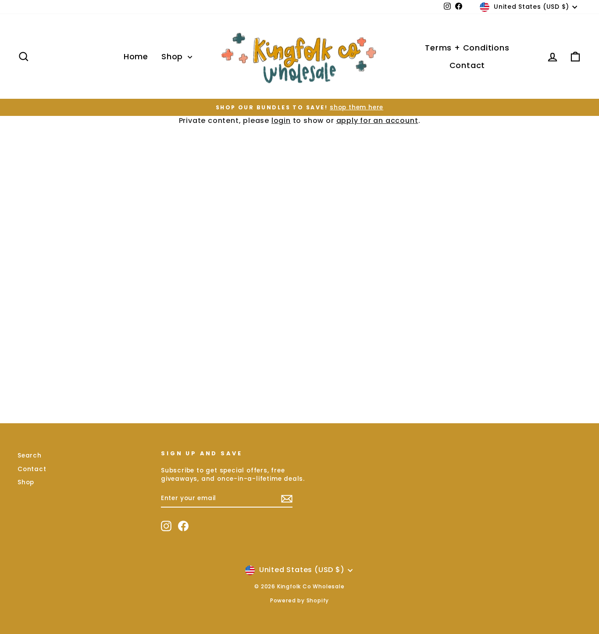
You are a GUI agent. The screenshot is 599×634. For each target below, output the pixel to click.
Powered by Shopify (299, 600)
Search (30, 455)
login (281, 120)
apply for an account (377, 120)
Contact (467, 65)
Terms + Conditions (467, 47)
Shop (173, 56)
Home (136, 56)
